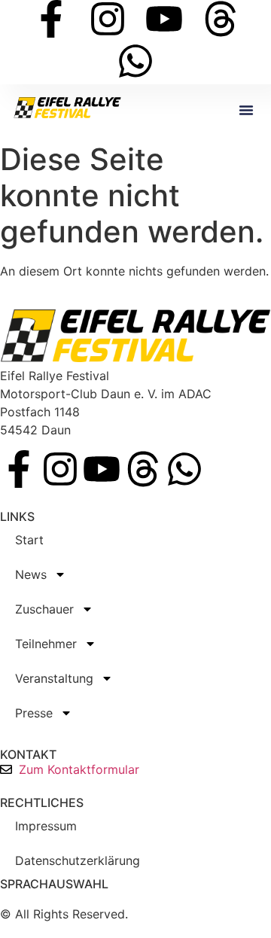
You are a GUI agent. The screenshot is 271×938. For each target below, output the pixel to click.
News (31, 574)
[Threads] (220, 19)
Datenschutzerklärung (77, 860)
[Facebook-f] (51, 19)
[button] (246, 110)
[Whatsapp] (135, 61)
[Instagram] (107, 19)
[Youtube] (164, 19)
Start (29, 539)
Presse (34, 712)
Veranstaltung (54, 678)
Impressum (46, 825)
